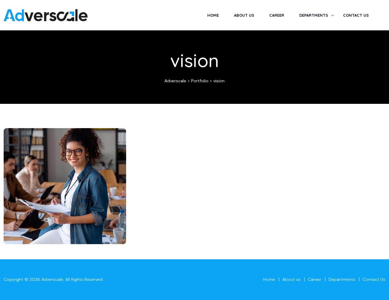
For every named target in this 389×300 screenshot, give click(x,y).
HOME (213, 15)
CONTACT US (356, 15)
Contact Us (374, 279)
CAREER (276, 15)
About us (291, 279)
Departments (342, 279)
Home (269, 279)
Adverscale (52, 279)
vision (65, 192)
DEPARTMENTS (313, 15)
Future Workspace (64, 183)
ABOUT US (244, 15)
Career (314, 279)
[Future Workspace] (112, 142)
